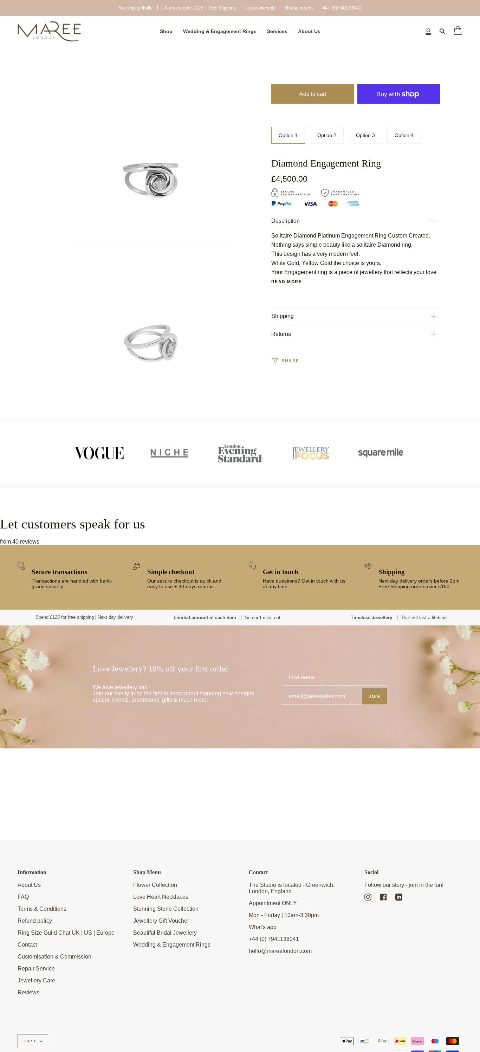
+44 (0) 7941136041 (274, 939)
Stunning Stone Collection (166, 909)
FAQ (23, 897)
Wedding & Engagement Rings (171, 945)
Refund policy (35, 921)
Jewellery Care (36, 980)
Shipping (282, 316)
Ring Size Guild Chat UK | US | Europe (66, 933)
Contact (27, 945)
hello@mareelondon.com (280, 951)
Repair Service (36, 969)
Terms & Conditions (42, 909)
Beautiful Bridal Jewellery (165, 933)
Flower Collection (155, 885)
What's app (263, 927)
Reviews (28, 992)
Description (285, 221)
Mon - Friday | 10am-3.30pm (284, 915)
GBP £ (30, 1041)
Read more (286, 282)
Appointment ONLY (273, 903)
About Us (29, 885)
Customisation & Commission (54, 957)
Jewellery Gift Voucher (161, 921)
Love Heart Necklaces (160, 897)
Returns (281, 334)
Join (375, 696)
